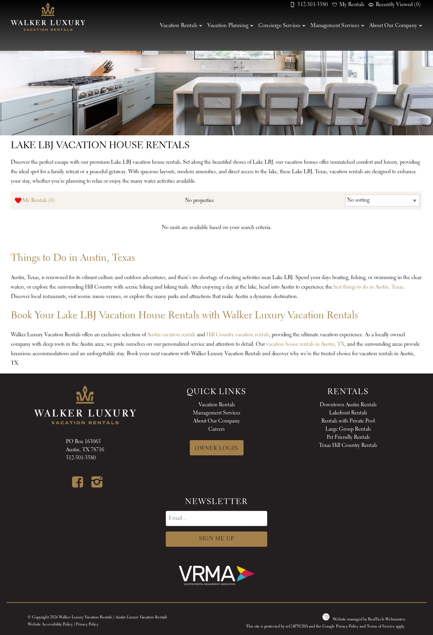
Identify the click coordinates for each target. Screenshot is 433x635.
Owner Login (216, 448)
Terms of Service (381, 627)
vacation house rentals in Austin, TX (305, 344)
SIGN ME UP (216, 539)
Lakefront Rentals (348, 413)
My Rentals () (38, 200)
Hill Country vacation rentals (237, 335)
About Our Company (393, 25)
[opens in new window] (75, 482)
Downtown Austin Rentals (348, 405)
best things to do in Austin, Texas (368, 287)
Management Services (335, 25)
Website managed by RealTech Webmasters (369, 619)
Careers (216, 429)
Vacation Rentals (178, 25)
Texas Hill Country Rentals (348, 445)
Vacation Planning (227, 25)
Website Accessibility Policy (50, 624)
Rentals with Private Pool (348, 421)
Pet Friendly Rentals (348, 437)
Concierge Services (279, 25)
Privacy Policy (87, 624)
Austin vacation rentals (171, 335)
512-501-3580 (81, 458)
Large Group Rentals (348, 429)
